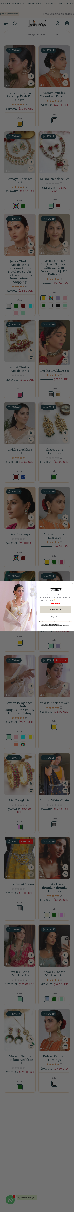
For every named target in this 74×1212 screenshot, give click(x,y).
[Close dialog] (72, 583)
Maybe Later (55, 617)
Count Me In (55, 609)
